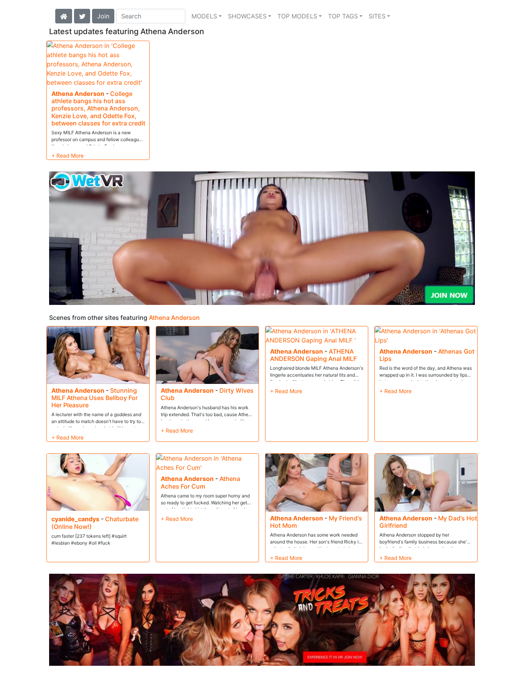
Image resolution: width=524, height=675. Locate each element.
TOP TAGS (343, 16)
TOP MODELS (297, 16)
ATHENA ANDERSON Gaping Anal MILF (313, 354)
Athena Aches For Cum (200, 482)
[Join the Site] (262, 238)
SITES (377, 16)
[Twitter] (82, 15)
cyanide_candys (75, 519)
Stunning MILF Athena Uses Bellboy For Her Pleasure (94, 398)
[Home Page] (63, 15)
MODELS (204, 16)
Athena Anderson (77, 93)
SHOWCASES (247, 16)
